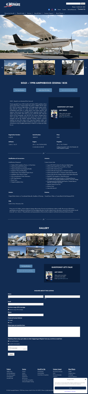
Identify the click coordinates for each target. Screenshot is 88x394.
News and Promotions (14, 341)
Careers (64, 9)
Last (45, 298)
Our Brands (70, 375)
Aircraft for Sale (10, 378)
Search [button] (83, 3)
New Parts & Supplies (11, 375)
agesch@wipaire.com (67, 117)
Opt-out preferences (68, 391)
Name (10, 294)
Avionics (24, 371)
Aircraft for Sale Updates (14, 344)
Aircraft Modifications (11, 373)
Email (10, 301)
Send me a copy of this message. (16, 307)
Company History (71, 373)
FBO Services (25, 378)
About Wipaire (59, 13)
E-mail (10, 320)
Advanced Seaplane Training (28, 381)
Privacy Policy (73, 391)
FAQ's (54, 373)
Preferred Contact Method (15, 318)
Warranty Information (57, 375)
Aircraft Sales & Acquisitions (27, 380)
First (9, 298)
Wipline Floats (9, 371)
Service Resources (72, 9)
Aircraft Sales (37, 13)
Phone (9, 312)
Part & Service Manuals (57, 371)
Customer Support (48, 13)
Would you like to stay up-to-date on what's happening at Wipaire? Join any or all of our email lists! (35, 339)
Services (29, 13)
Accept (70, 388)
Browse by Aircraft (9, 13)
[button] (85, 379)
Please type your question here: (17, 325)
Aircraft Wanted (41, 373)
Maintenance (25, 376)
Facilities (70, 371)
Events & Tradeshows (72, 376)
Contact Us (81, 9)
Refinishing (24, 375)
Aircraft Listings (40, 371)
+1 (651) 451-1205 (49, 390)
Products (9, 369)
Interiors (23, 373)
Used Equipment (10, 376)
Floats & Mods (20, 13)
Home (59, 9)
